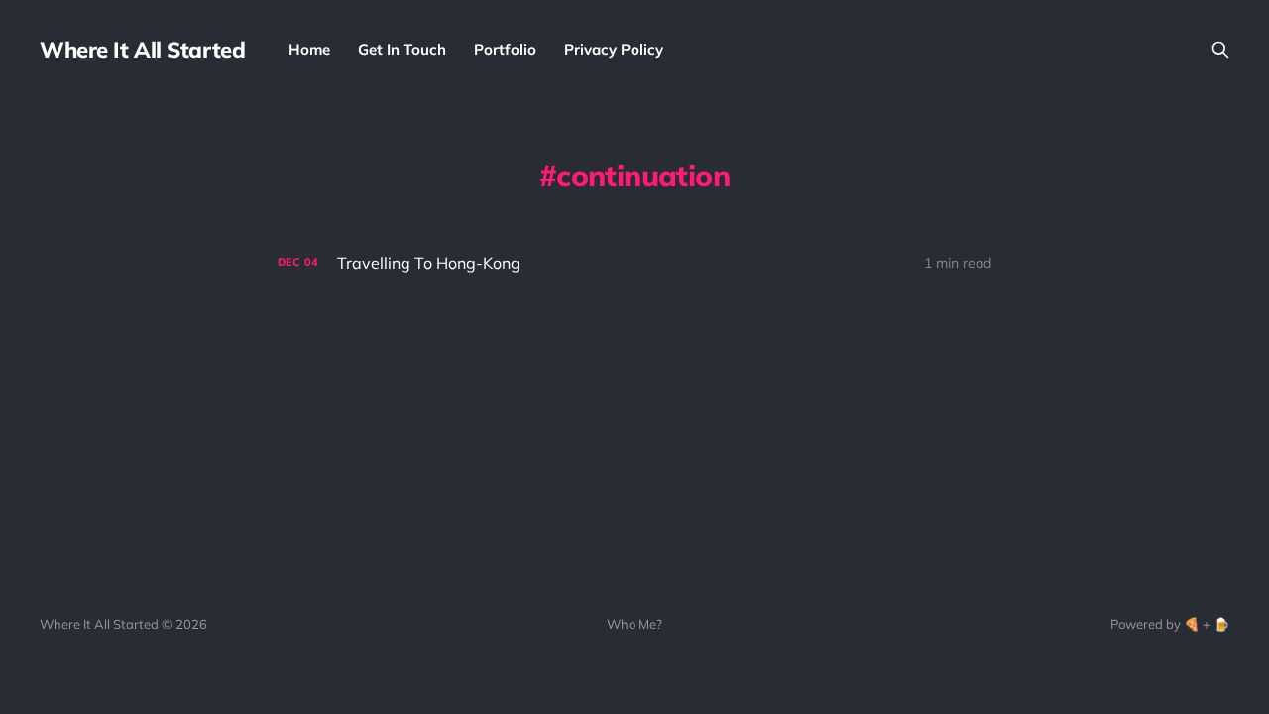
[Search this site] (1220, 49)
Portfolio (505, 49)
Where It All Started (142, 49)
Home (309, 49)
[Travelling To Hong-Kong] (634, 263)
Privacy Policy (613, 49)
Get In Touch (402, 49)
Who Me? (634, 624)
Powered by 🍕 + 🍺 (1169, 624)
